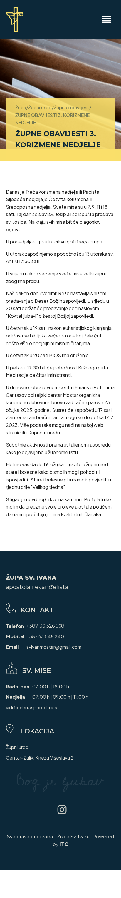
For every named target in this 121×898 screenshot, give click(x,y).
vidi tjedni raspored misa (31, 707)
